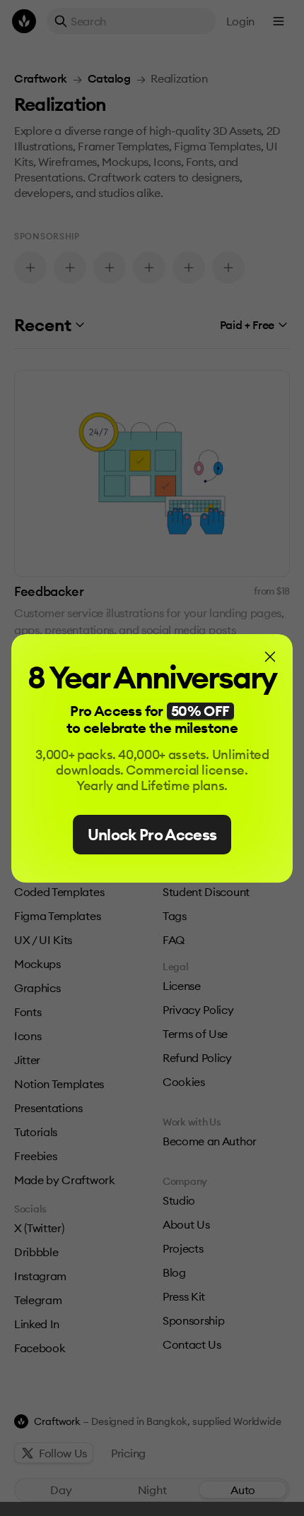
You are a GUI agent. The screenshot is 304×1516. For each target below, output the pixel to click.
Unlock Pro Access (152, 834)
